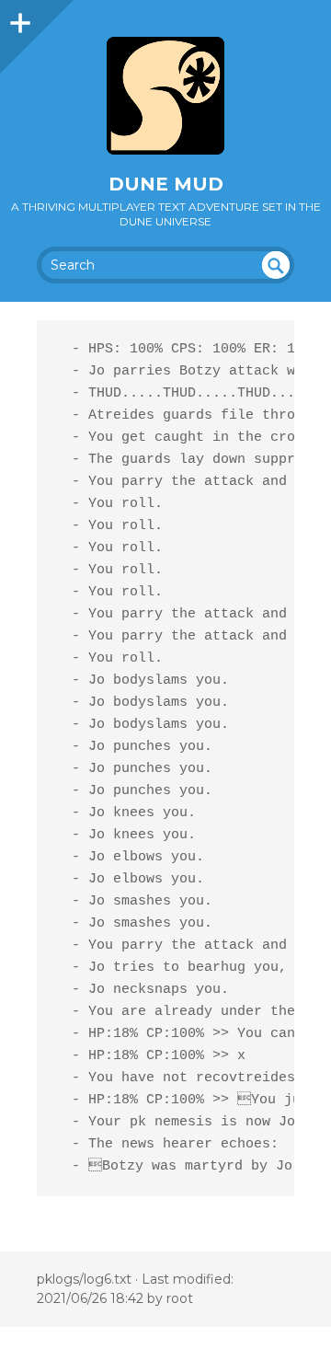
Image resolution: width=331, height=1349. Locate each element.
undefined (276, 265)
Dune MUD (165, 184)
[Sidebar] (18, 18)
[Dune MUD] (165, 96)
